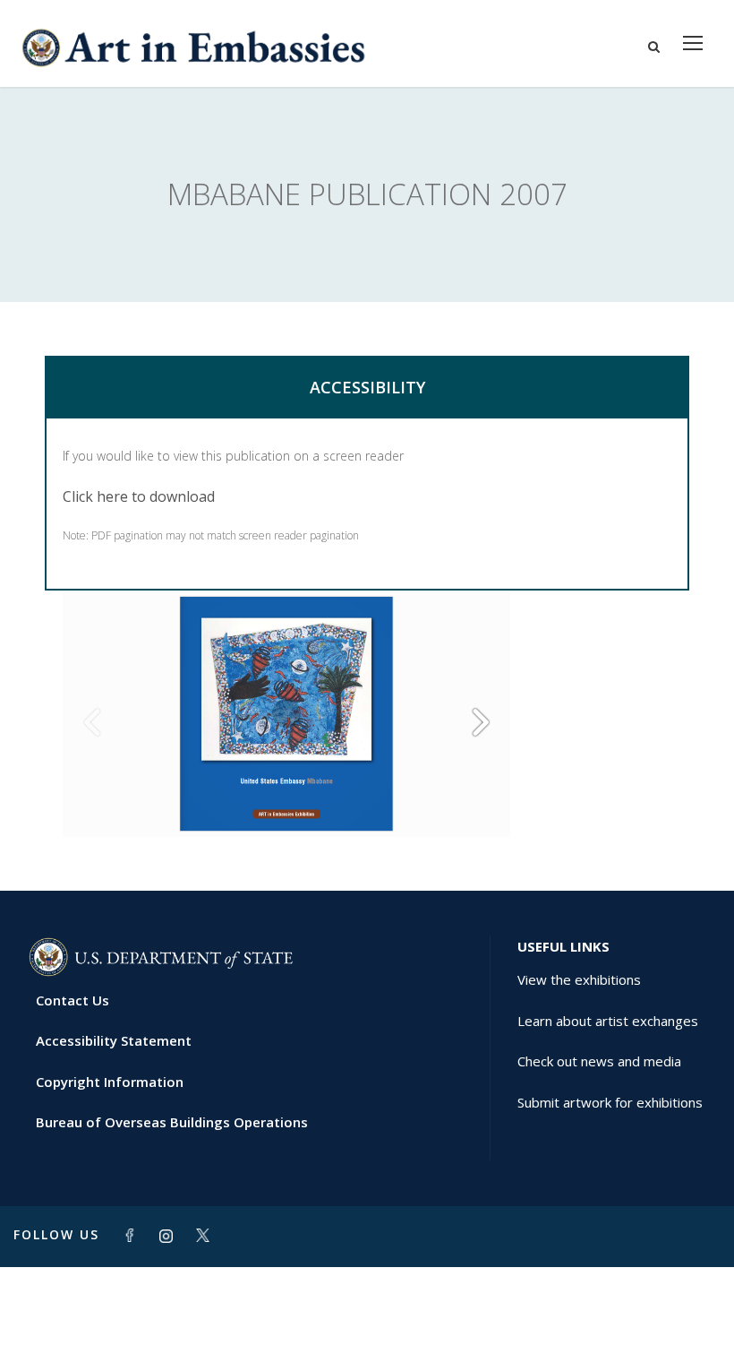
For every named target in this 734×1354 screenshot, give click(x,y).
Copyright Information (110, 1082)
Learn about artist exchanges (607, 1021)
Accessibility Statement (114, 1040)
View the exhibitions (579, 979)
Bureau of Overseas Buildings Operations (172, 1122)
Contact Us (72, 1000)
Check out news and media (599, 1061)
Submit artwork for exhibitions (610, 1102)
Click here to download (139, 496)
